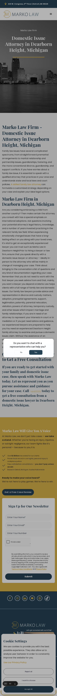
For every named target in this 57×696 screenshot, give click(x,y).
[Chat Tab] (28, 348)
